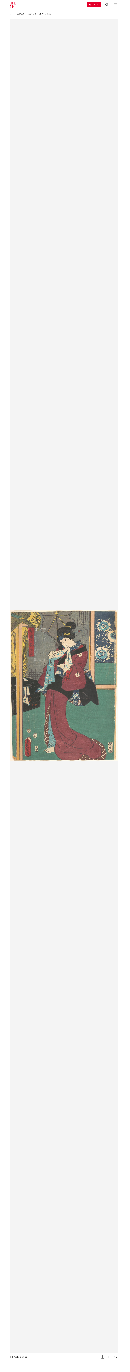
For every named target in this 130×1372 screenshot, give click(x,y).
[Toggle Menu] (115, 4)
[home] (11, 14)
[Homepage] (13, 5)
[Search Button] (107, 4)
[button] (64, 685)
